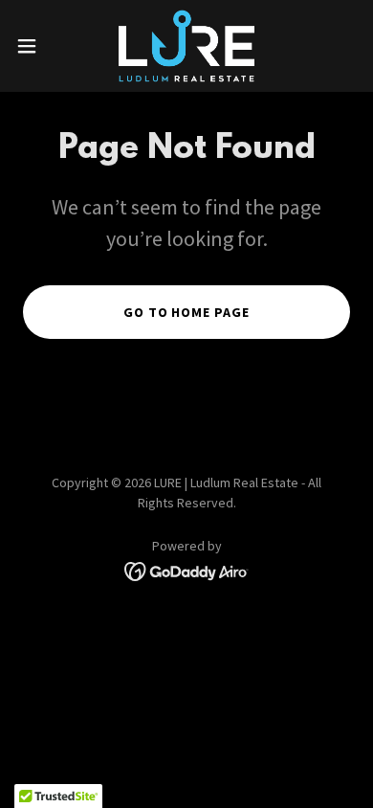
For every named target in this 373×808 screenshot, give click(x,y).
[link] (186, 46)
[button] (34, 46)
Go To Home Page (187, 312)
